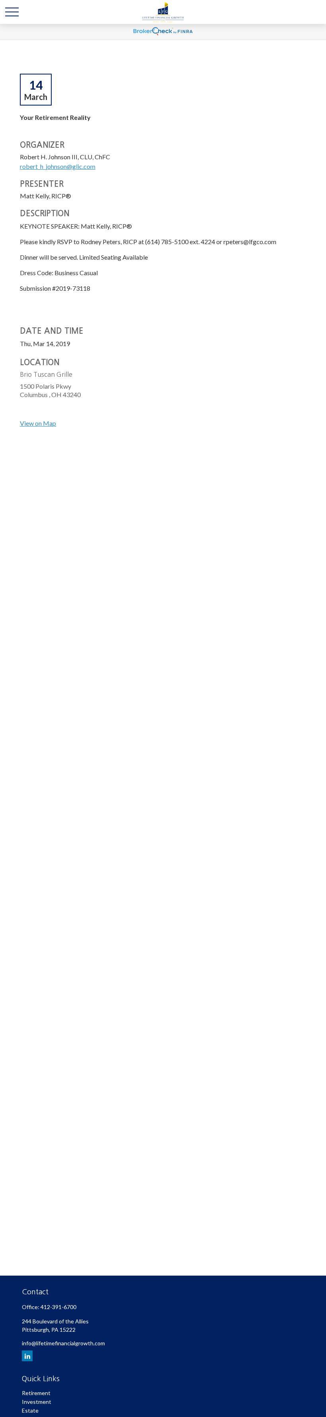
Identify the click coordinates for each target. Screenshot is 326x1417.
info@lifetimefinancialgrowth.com (63, 1343)
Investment (36, 1401)
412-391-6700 (58, 1306)
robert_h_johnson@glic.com (57, 166)
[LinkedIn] (27, 1355)
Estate (30, 1410)
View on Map (38, 423)
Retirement (36, 1393)
